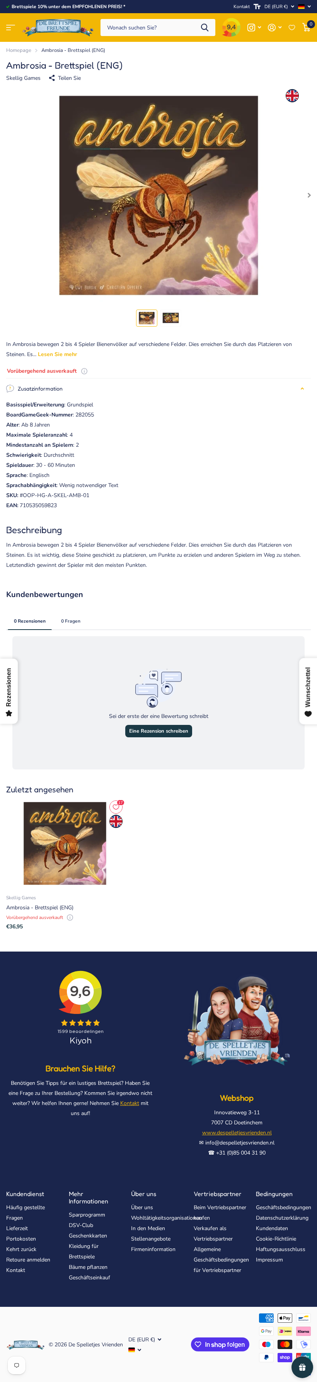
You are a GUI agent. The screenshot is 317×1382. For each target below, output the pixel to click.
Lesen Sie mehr (57, 354)
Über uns (143, 1194)
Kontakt (241, 6)
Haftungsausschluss (280, 1249)
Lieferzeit (17, 1228)
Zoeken (204, 27)
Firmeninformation (153, 1249)
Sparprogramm (87, 1215)
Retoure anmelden (28, 1259)
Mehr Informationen (88, 1197)
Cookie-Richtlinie (276, 1239)
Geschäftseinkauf (89, 1277)
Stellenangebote (150, 1239)
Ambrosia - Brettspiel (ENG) (39, 907)
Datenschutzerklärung (282, 1218)
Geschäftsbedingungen (283, 1207)
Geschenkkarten (88, 1235)
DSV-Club (81, 1225)
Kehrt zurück (21, 1249)
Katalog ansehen (10, 27)
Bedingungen (274, 1194)
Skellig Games (23, 78)
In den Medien (148, 1228)
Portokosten (21, 1239)
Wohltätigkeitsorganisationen (166, 1218)
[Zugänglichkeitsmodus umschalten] (257, 7)
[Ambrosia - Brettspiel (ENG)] (65, 843)
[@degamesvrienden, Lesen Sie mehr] (254, 27)
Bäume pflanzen (88, 1267)
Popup (84, 371)
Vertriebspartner (218, 1194)
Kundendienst (25, 1194)
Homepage (18, 50)
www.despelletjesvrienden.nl (237, 1132)
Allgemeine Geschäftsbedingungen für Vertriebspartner (221, 1260)
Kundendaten (272, 1228)
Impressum (269, 1259)
